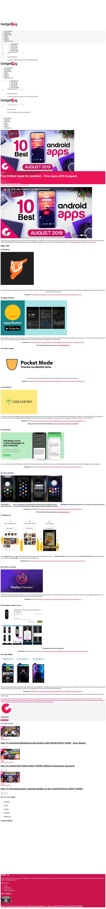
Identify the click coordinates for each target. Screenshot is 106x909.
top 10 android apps (90, 700)
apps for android (34, 698)
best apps (7, 700)
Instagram (93, 242)
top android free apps (42, 702)
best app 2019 (93, 698)
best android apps (52, 698)
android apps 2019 (24, 698)
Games (6, 38)
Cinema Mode (16, 183)
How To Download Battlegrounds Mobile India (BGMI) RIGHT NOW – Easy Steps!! (43, 743)
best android (43, 698)
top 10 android (80, 700)
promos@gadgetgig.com (63, 345)
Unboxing (8, 34)
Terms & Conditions (9, 890)
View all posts (5, 720)
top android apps (17, 702)
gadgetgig (72, 700)
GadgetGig (4, 182)
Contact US (8, 41)
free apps (57, 700)
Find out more (5, 883)
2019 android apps (6, 698)
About (6, 39)
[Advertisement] (53, 11)
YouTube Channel (75, 242)
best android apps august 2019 (80, 698)
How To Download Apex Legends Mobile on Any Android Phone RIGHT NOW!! (42, 789)
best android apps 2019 (64, 698)
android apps (15, 698)
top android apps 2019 (29, 702)
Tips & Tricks (8, 762)
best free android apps (38, 700)
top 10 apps (99, 700)
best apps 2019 (15, 700)
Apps (6, 36)
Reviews (7, 33)
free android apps (50, 700)
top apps (50, 702)
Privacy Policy (8, 889)
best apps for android (26, 700)
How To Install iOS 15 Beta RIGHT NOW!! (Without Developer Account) (38, 766)
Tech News (8, 31)
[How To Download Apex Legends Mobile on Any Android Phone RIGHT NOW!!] (6, 902)
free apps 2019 (65, 700)
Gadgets (7, 739)
